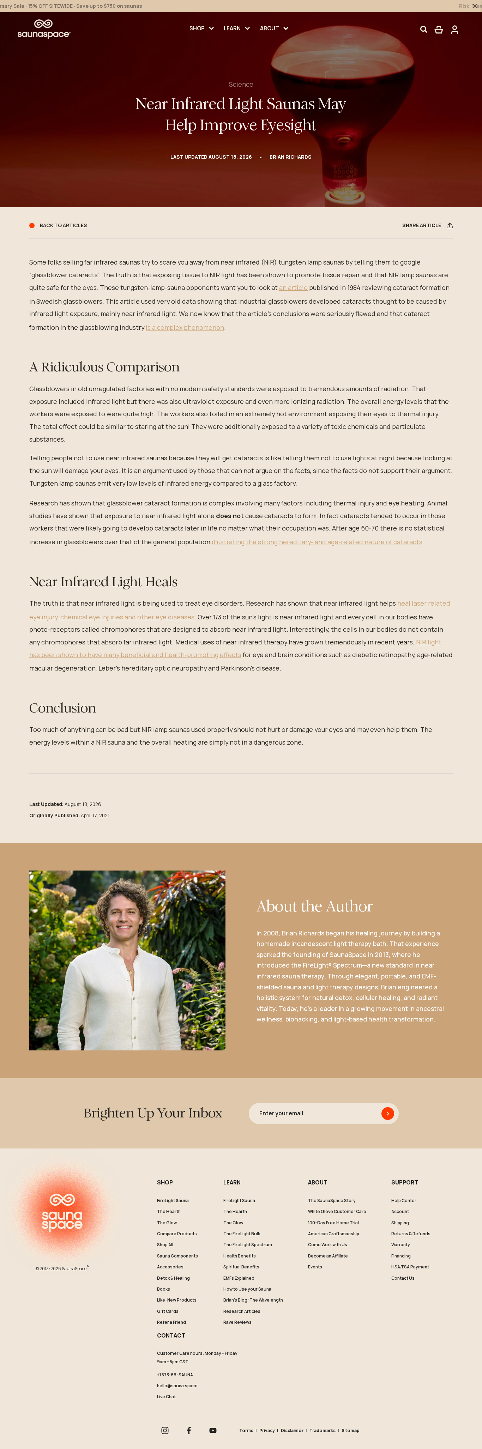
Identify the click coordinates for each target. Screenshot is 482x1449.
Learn (232, 28)
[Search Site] (424, 29)
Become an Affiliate (328, 1256)
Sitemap (351, 1430)
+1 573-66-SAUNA (175, 1375)
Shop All (165, 1245)
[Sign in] (453, 29)
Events (315, 1267)
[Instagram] (165, 1430)
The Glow (167, 1223)
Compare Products (177, 1234)
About (269, 28)
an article (293, 287)
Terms (246, 1430)
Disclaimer (292, 1430)
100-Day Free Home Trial (333, 1223)
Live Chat (166, 1397)
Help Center (403, 1201)
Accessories (170, 1267)
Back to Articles (63, 225)
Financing (401, 1256)
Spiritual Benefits (241, 1267)
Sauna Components (177, 1256)
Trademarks (322, 1430)
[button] (439, 29)
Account (400, 1211)
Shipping (400, 1223)
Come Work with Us (327, 1245)
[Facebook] (189, 1430)
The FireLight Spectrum (247, 1245)
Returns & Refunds (410, 1234)
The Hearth (169, 1211)
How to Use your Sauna (247, 1289)
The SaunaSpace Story (332, 1201)
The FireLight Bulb (241, 1234)
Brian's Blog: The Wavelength (253, 1300)
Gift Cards (168, 1311)
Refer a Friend (171, 1322)
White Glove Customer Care (337, 1211)
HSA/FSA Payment (410, 1267)
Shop (197, 28)
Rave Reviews (237, 1322)
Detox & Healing (173, 1278)
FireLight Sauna (173, 1201)
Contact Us (403, 1278)
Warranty (400, 1245)
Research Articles (241, 1311)
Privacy (267, 1430)
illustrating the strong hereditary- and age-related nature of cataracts (317, 542)
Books (163, 1289)
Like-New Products (177, 1300)
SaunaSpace (75, 1268)
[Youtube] (213, 1430)
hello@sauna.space (177, 1386)
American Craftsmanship (333, 1234)
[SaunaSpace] (44, 29)
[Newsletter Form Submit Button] (387, 1113)
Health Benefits (239, 1256)
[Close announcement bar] (474, 5)
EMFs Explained (238, 1278)
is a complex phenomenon (185, 327)
